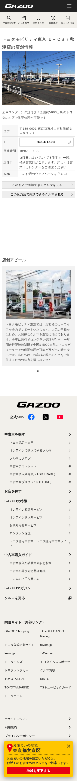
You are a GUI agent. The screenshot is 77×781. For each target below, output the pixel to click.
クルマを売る (14, 598)
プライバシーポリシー (20, 735)
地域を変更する (38, 770)
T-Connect (47, 653)
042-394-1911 (46, 142)
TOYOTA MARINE (16, 687)
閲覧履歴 (53, 23)
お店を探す (23, 23)
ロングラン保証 (20, 533)
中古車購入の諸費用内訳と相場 (31, 563)
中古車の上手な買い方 (25, 579)
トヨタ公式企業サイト (19, 644)
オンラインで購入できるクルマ (31, 450)
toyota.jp (46, 644)
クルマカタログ (20, 458)
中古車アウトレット (23, 466)
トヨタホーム (13, 696)
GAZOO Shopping (16, 631)
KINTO (44, 679)
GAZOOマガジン (17, 588)
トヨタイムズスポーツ (55, 661)
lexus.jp (9, 653)
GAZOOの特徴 (15, 501)
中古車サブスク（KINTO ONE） (31, 482)
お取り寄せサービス (23, 525)
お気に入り (38, 23)
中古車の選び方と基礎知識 (28, 571)
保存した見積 (68, 23)
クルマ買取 (47, 670)
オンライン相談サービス (26, 509)
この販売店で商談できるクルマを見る (37, 194)
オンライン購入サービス (26, 517)
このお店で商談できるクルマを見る (37, 185)
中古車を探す (14, 434)
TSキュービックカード (55, 687)
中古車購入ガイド (18, 555)
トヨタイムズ (13, 661)
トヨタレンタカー (16, 670)
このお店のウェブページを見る (41, 174)
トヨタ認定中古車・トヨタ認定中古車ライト (38, 543)
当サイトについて (16, 718)
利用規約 (11, 727)
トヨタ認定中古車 (22, 442)
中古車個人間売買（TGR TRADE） (33, 474)
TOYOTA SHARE (15, 679)
